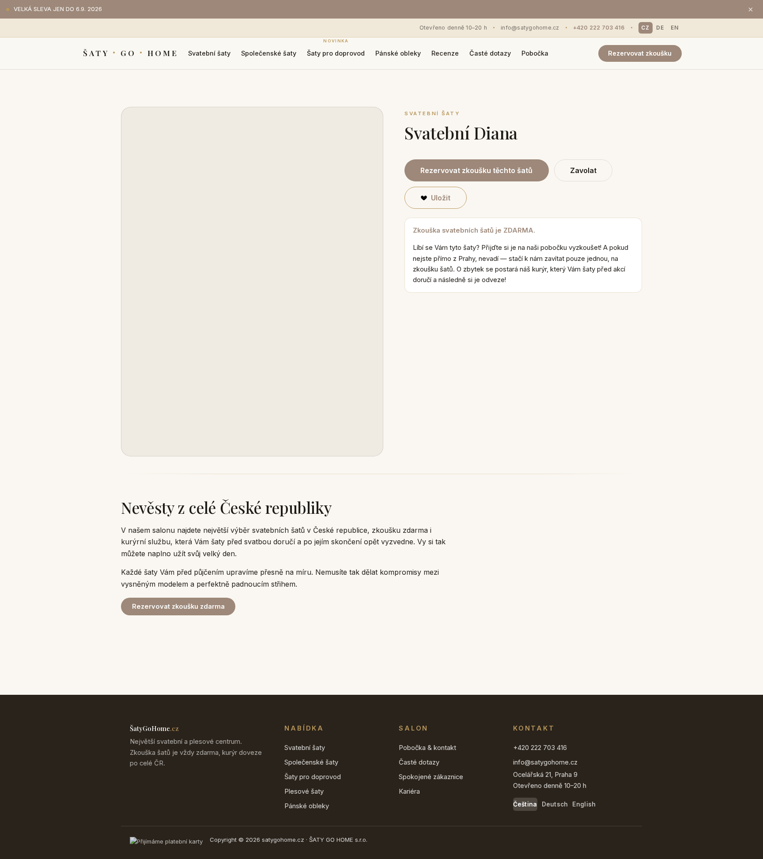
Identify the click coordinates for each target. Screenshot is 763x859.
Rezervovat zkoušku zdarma (178, 606)
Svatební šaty (209, 53)
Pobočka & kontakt (427, 748)
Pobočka (534, 53)
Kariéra (409, 791)
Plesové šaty (304, 791)
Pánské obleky (398, 53)
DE (660, 27)
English (584, 804)
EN (675, 27)
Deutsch (555, 804)
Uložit (440, 197)
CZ (645, 27)
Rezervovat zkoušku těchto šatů (476, 170)
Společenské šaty (268, 53)
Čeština (525, 804)
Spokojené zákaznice (431, 777)
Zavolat (583, 170)
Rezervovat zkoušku (640, 53)
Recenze (445, 53)
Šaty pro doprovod (336, 50)
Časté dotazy (490, 53)
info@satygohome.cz (530, 27)
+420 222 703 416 (599, 27)
